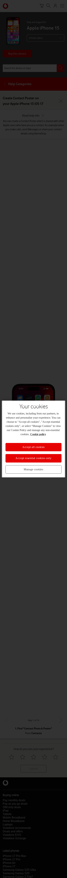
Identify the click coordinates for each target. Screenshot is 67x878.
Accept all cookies (33, 447)
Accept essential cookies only (33, 458)
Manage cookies (33, 469)
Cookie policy (38, 434)
